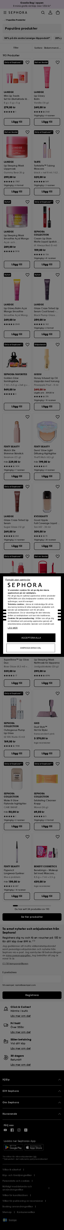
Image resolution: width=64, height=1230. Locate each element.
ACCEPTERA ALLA (31, 637)
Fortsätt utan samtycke (17, 579)
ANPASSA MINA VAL (30, 648)
